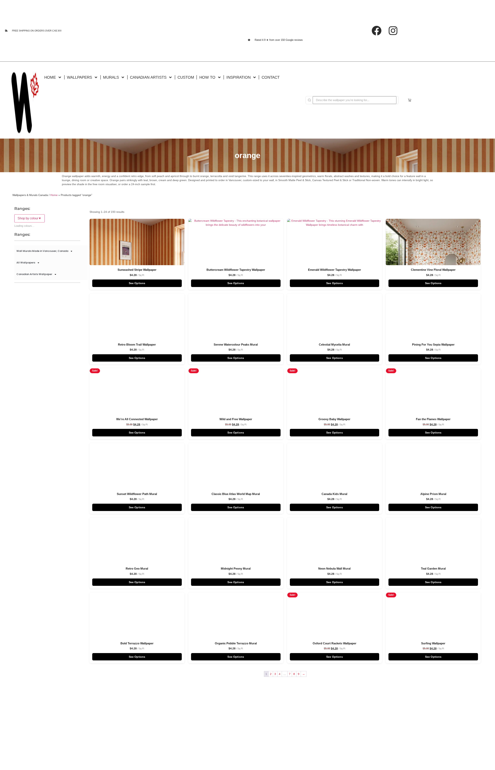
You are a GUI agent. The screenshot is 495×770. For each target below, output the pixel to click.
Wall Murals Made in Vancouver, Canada (42, 251)
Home (54, 195)
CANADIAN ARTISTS (148, 77)
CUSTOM (186, 77)
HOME (50, 77)
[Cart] (409, 100)
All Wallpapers (25, 262)
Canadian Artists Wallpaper (34, 274)
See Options (137, 283)
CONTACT (271, 77)
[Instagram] (393, 31)
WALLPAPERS (79, 77)
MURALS (111, 77)
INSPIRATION (238, 77)
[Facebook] (377, 31)
